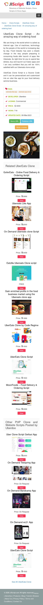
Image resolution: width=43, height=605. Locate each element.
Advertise (8, 596)
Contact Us (17, 601)
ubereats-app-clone (25, 92)
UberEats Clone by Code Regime (21, 325)
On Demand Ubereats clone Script (21, 231)
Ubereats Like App (21, 203)
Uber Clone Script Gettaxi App (21, 434)
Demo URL (15, 121)
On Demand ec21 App (21, 522)
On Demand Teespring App (21, 462)
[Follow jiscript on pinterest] (37, 3)
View (21, 200)
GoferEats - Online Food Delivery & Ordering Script (21, 174)
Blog (23, 596)
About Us (8, 598)
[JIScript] (14, 3)
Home (36, 593)
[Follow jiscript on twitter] (33, 3)
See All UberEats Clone (21, 581)
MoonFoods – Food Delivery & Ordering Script (21, 386)
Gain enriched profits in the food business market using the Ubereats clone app (21, 294)
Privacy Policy (18, 598)
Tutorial (29, 596)
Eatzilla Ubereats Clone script (21, 263)
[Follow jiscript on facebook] (28, 3)
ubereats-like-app (11, 92)
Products (16, 596)
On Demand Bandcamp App (21, 490)
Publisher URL (27, 121)
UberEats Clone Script (21, 356)
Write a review (21, 127)
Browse (36, 596)
